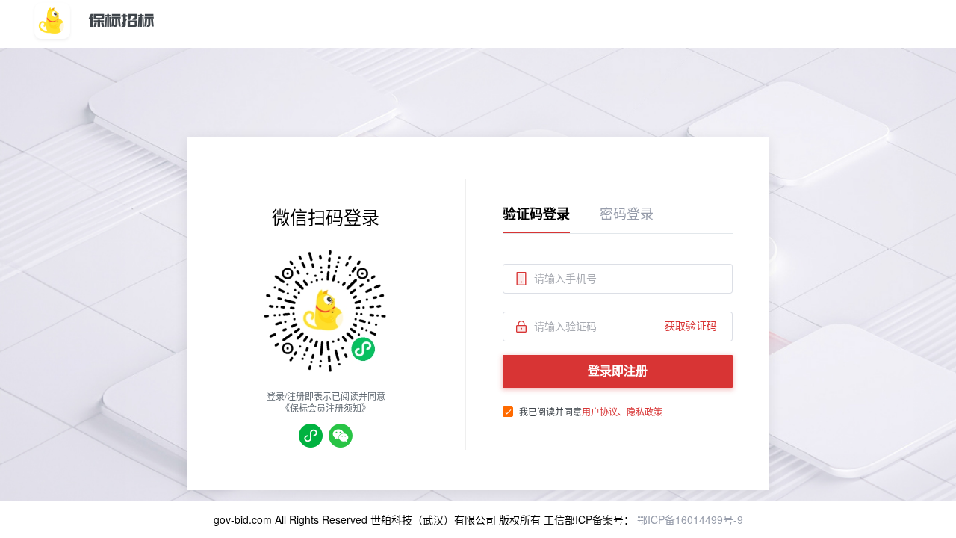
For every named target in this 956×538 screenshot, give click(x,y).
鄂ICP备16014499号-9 (688, 519)
